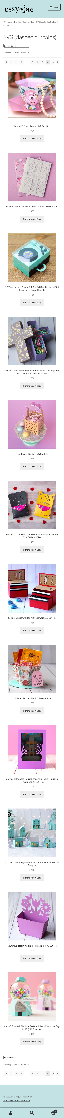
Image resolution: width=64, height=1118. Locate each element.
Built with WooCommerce (16, 1100)
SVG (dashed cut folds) (46, 22)
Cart (49, 1110)
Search (32, 1113)
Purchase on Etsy (32, 138)
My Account (10, 1113)
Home (9, 22)
